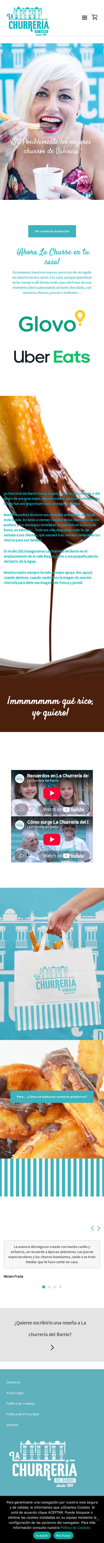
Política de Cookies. (75, 1528)
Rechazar (63, 1535)
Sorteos (12, 1424)
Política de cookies (20, 1403)
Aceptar (42, 1535)
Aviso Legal (14, 1393)
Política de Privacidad (22, 1414)
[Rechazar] (97, 1519)
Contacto (13, 1382)
